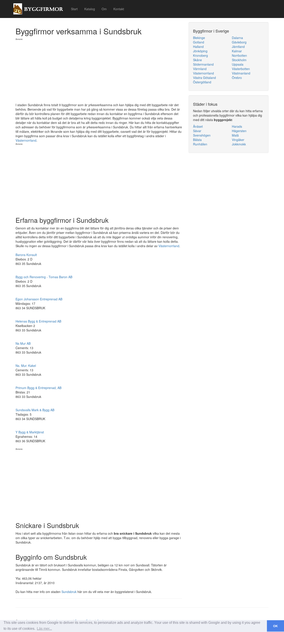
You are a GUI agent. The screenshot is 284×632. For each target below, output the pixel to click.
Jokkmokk (239, 144)
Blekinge (199, 37)
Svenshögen (202, 135)
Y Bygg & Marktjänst (30, 432)
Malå (235, 135)
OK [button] (275, 626)
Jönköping (200, 51)
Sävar (197, 131)
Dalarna (237, 37)
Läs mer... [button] (44, 628)
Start (74, 9)
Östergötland (202, 82)
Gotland (198, 42)
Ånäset (198, 126)
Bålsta (197, 139)
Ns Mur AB (23, 343)
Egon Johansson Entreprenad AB (39, 299)
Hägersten (239, 131)
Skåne (197, 60)
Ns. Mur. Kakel (26, 365)
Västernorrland (26, 140)
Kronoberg (200, 55)
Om (104, 9)
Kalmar (237, 51)
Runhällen (200, 144)
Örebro (237, 77)
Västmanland (241, 73)
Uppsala (237, 64)
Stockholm (239, 60)
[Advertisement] (99, 72)
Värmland (200, 69)
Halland (198, 46)
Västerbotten (241, 69)
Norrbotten (239, 55)
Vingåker (238, 139)
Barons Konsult (26, 254)
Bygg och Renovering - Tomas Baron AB (44, 277)
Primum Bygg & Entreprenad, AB (38, 387)
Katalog (89, 9)
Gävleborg (239, 42)
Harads (237, 126)
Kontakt (118, 9)
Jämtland (238, 46)
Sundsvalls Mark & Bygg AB (35, 410)
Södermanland (203, 64)
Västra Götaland (204, 77)
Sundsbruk (69, 591)
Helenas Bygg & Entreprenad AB (38, 321)
